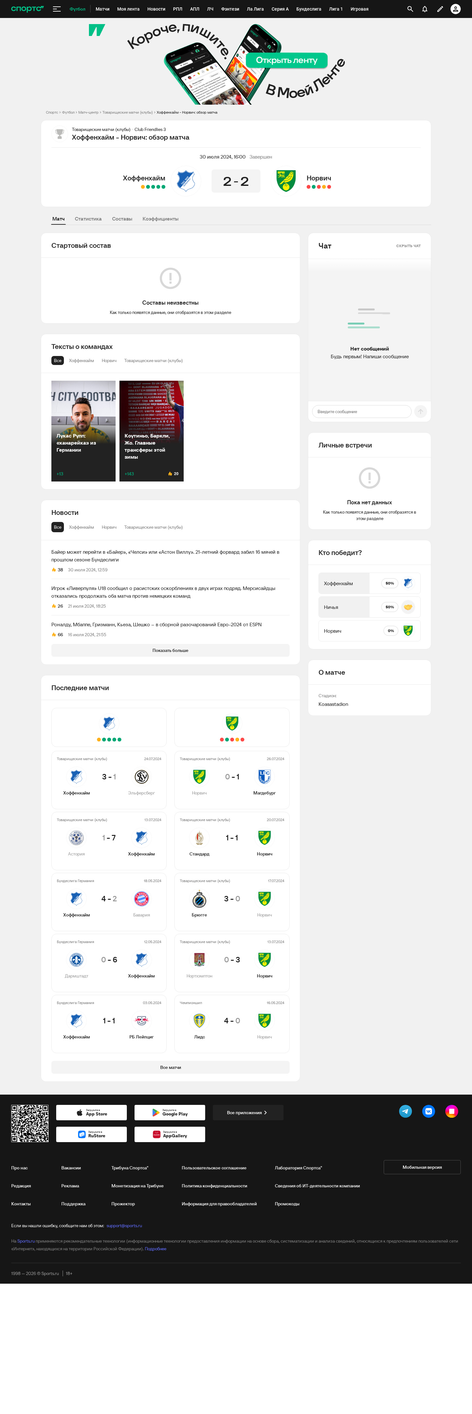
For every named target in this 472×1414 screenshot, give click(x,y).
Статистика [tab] (88, 218)
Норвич (319, 177)
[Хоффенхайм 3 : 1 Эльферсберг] (163, 187)
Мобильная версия (422, 1167)
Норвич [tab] (109, 527)
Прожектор (123, 1204)
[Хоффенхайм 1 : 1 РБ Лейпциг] (143, 187)
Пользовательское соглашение (214, 1168)
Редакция (21, 1186)
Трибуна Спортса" (129, 1168)
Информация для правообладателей (219, 1204)
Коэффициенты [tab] (161, 218)
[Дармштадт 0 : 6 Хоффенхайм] (148, 187)
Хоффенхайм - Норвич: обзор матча (187, 112)
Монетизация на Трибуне (137, 1186)
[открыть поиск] (410, 9)
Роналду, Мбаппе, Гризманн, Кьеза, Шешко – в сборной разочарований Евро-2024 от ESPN (156, 624)
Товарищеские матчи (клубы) (127, 112)
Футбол (68, 112)
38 (60, 570)
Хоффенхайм (144, 177)
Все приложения (244, 1112)
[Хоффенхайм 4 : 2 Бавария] (153, 187)
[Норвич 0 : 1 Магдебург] (329, 187)
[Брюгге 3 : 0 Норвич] (319, 187)
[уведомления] (425, 9)
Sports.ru (26, 1241)
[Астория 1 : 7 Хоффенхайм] (158, 187)
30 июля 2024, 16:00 (223, 156)
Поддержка (73, 1204)
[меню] (57, 9)
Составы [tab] (122, 218)
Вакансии (71, 1168)
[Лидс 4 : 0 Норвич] (308, 187)
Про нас (19, 1168)
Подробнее (155, 1249)
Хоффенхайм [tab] (81, 527)
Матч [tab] (58, 218)
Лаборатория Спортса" (298, 1168)
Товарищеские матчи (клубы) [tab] (153, 527)
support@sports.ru (124, 1225)
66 (60, 635)
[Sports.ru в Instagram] (453, 1112)
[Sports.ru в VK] (430, 1112)
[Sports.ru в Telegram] (407, 1112)
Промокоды (287, 1204)
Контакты (21, 1204)
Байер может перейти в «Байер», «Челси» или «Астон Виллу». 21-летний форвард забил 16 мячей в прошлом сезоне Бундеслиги (165, 556)
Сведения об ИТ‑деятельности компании (317, 1186)
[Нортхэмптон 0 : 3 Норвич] (314, 187)
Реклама (70, 1186)
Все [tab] (57, 527)
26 (60, 606)
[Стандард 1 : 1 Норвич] (324, 187)
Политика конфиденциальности (214, 1186)
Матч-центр (88, 112)
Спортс (52, 112)
